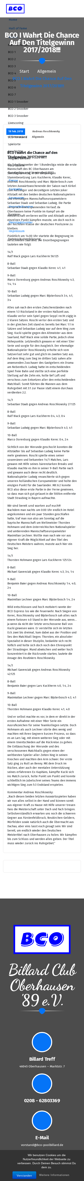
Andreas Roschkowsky (46, 131)
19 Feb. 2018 (15, 131)
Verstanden (24, 1175)
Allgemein (46, 71)
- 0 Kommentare (17, 136)
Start (24, 71)
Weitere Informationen (54, 1175)
